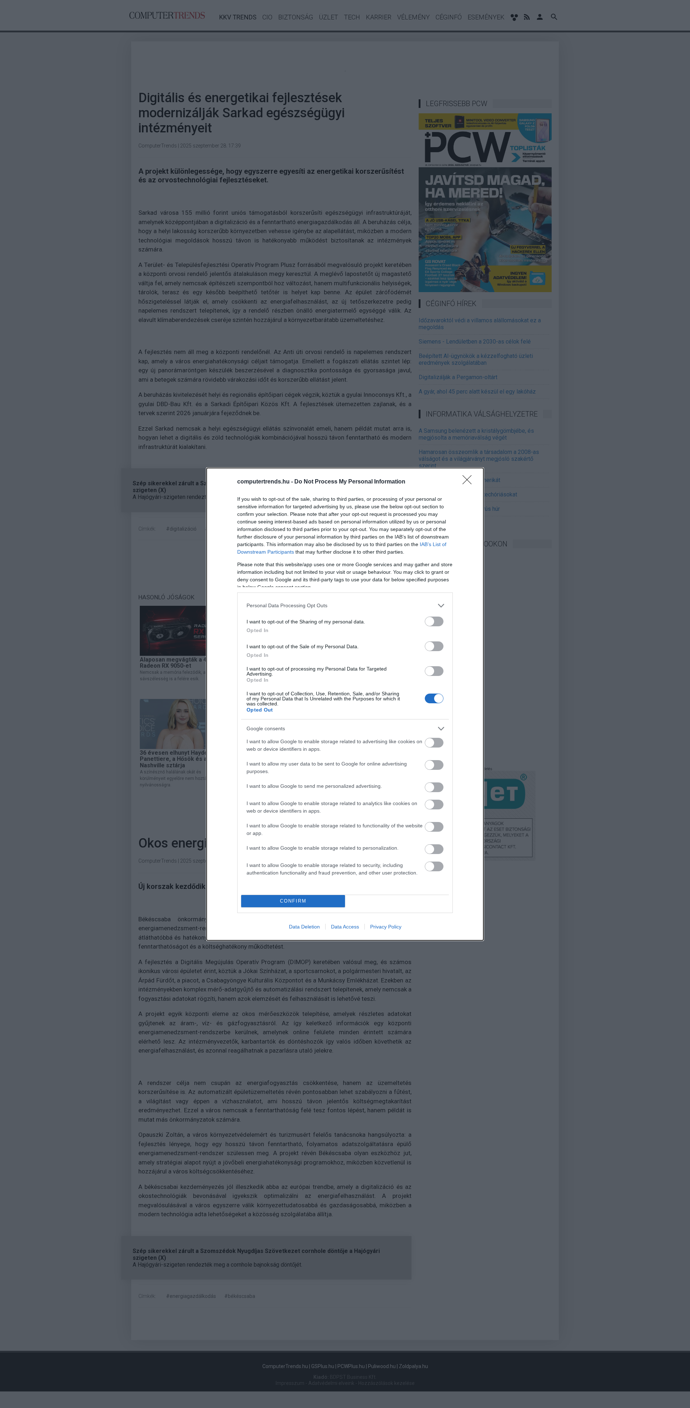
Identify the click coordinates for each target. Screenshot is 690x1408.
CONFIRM (293, 901)
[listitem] (345, 605)
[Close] (469, 482)
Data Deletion (304, 927)
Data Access (345, 927)
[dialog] (345, 704)
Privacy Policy (385, 927)
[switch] (434, 621)
